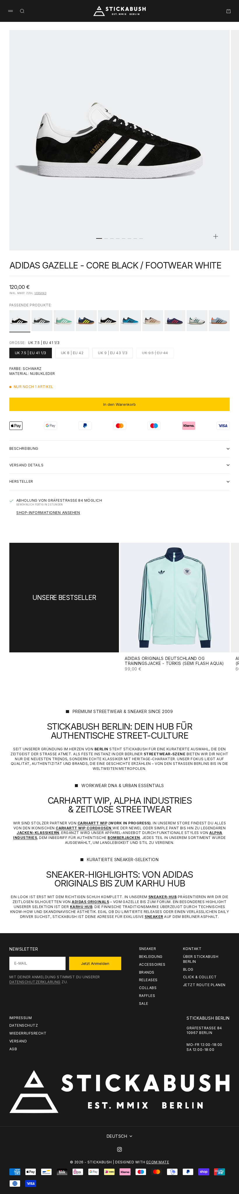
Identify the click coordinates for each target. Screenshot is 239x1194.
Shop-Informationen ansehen (48, 512)
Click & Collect (200, 977)
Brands (146, 972)
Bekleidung (151, 956)
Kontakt (192, 949)
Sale (143, 1003)
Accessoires (152, 964)
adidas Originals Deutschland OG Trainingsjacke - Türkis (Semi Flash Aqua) (174, 661)
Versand (40, 293)
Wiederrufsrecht (27, 1033)
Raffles (147, 995)
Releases (148, 980)
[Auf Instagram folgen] (119, 1149)
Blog (188, 969)
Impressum (20, 1018)
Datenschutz (23, 1025)
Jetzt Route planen (204, 985)
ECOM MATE (157, 1162)
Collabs (148, 988)
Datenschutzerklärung (35, 982)
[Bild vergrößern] (216, 236)
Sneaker (147, 949)
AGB (13, 1049)
